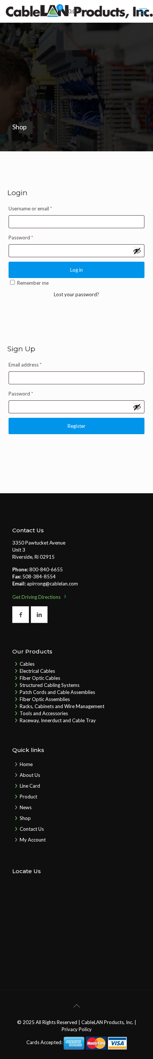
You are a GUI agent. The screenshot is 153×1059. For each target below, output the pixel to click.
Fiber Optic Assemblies (45, 699)
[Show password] (137, 251)
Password (21, 237)
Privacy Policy (77, 1029)
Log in (76, 270)
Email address (25, 365)
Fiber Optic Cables (40, 678)
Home (26, 764)
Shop (25, 818)
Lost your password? (76, 294)
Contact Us (32, 829)
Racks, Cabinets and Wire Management (62, 706)
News (26, 807)
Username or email (30, 209)
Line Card (30, 786)
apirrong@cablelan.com (52, 584)
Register (76, 426)
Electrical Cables (37, 671)
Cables (27, 664)
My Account (33, 840)
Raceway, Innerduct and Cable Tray (58, 720)
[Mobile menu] (143, 11)
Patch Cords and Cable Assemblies (57, 692)
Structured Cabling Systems (49, 685)
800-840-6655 (46, 569)
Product (28, 797)
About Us (30, 775)
